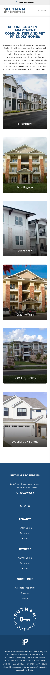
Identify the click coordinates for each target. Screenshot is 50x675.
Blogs (25, 598)
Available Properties (25, 587)
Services (25, 593)
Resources (25, 533)
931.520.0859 (26, 2)
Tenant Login (25, 527)
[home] (14, 10)
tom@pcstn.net (31, 667)
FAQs (25, 538)
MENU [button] (42, 10)
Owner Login (25, 557)
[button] (21, 506)
